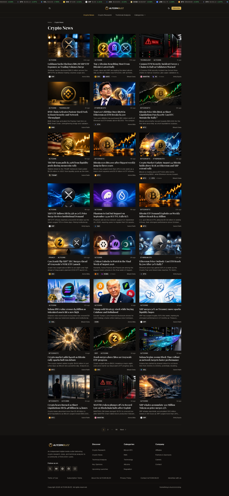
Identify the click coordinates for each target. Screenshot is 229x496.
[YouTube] (56, 468)
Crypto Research (105, 15)
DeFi (96, 353)
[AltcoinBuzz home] (114, 8)
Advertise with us (174, 478)
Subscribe (176, 8)
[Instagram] (75, 468)
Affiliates (158, 450)
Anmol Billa (86, 77)
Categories (139, 15)
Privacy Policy (125, 478)
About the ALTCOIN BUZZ (101, 478)
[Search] (50, 8)
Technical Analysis (123, 15)
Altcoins (52, 60)
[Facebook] (68, 468)
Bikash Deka (131, 77)
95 (116, 430)
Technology (145, 60)
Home (50, 22)
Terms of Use (53, 478)
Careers (158, 460)
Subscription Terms (74, 478)
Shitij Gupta (177, 77)
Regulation (128, 469)
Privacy (52, 257)
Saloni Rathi (86, 127)
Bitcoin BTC (145, 108)
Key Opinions (97, 464)
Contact (158, 464)
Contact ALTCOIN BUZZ (150, 478)
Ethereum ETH (100, 108)
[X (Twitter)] (50, 468)
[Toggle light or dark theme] (169, 8)
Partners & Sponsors (163, 455)
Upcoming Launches (100, 469)
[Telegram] (62, 468)
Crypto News (88, 15)
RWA (125, 455)
